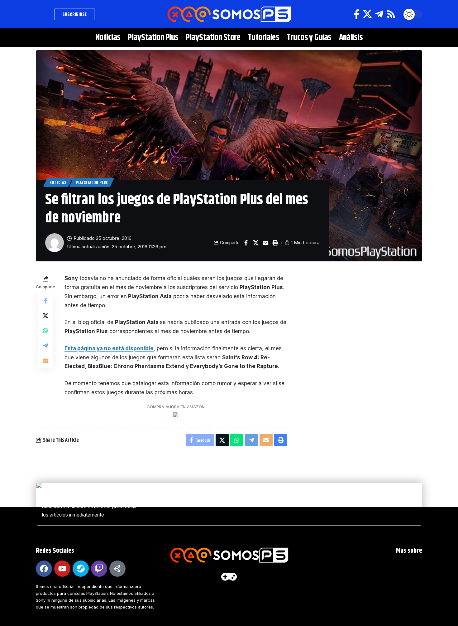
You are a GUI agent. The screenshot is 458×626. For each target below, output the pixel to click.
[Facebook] (356, 14)
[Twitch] (99, 568)
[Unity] (117, 568)
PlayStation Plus (92, 182)
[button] (43, 14)
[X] (367, 14)
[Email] (265, 243)
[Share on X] (255, 243)
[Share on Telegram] (45, 345)
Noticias (58, 182)
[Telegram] (379, 14)
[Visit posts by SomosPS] (54, 242)
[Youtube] (62, 568)
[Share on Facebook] (246, 243)
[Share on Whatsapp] (45, 330)
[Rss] (391, 14)
